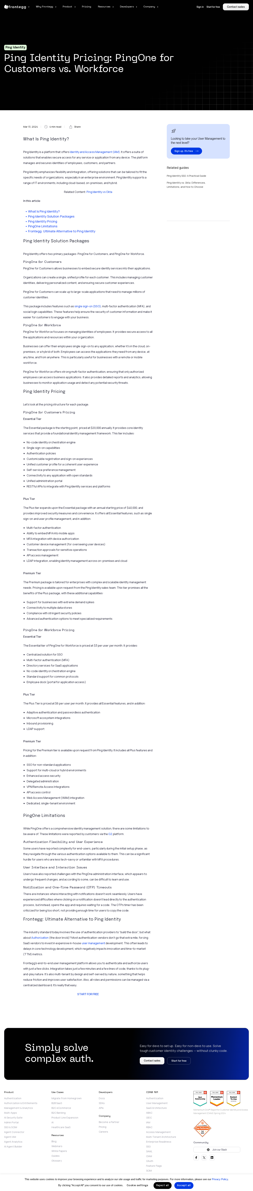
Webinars (56, 1146)
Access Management (158, 1132)
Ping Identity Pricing (43, 221)
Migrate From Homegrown (66, 1098)
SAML (149, 1151)
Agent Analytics (13, 1141)
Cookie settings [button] (137, 1185)
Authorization (40, 938)
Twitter (204, 1157)
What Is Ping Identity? (44, 211)
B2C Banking (58, 1112)
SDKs (102, 1103)
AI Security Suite (13, 1117)
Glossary (56, 1160)
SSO (148, 1146)
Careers (103, 1131)
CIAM (149, 1156)
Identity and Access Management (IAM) (95, 152)
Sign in (200, 7)
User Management (157, 1103)
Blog (53, 1141)
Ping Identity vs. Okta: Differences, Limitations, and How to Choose (186, 184)
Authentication (12, 1098)
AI (52, 1122)
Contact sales (236, 6)
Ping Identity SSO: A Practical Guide (186, 175)
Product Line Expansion (64, 1117)
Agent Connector (14, 1132)
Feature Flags (154, 1165)
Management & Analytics (18, 1108)
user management (93, 943)
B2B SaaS (56, 1103)
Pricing (103, 1126)
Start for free (213, 7)
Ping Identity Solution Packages (51, 216)
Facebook (196, 1157)
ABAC (149, 1112)
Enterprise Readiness (158, 1141)
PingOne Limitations (43, 226)
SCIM (149, 1170)
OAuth (149, 1161)
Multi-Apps (10, 1112)
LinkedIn (212, 1157)
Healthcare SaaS (60, 1127)
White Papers (59, 1151)
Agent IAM (10, 1136)
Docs (102, 1098)
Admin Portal (11, 1122)
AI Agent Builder (13, 1146)
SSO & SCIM (10, 1127)
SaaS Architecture (156, 1108)
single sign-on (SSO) (88, 306)
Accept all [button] (184, 1185)
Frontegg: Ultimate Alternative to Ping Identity (61, 231)
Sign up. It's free (184, 151)
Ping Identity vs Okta (99, 192)
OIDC (149, 1117)
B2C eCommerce (61, 1108)
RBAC (149, 1127)
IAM (148, 1122)
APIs (101, 1108)
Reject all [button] (162, 1185)
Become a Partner (109, 1122)
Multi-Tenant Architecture (161, 1136)
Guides (55, 1155)
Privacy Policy (220, 1179)
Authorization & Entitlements (20, 1103)
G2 (110, 834)
